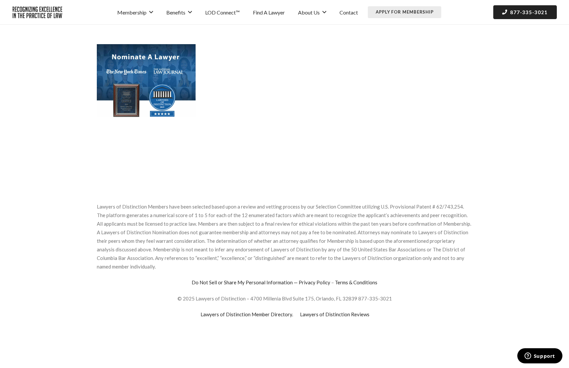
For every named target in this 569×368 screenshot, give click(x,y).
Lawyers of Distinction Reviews (334, 314)
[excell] (37, 12)
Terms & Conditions (356, 282)
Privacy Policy (314, 282)
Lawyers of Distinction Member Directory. (247, 314)
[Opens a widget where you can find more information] (539, 356)
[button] (151, 12)
